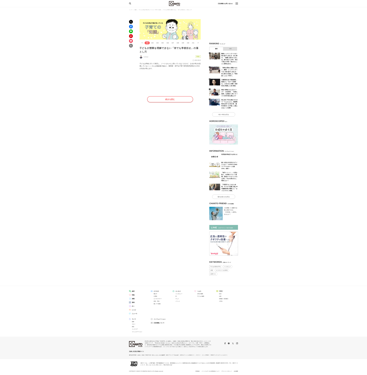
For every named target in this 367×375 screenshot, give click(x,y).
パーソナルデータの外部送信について (210, 371)
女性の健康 (200, 293)
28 (178, 43)
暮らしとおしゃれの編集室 (158, 355)
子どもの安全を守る (215, 266)
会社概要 (236, 371)
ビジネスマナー (158, 298)
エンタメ (178, 291)
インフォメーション (160, 319)
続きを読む (170, 99)
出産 (220, 296)
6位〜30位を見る (223, 114)
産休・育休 (156, 301)
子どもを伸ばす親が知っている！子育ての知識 (150, 9)
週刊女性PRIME (132, 355)
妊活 (220, 293)
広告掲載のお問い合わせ (225, 3)
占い (133, 306)
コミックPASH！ (206, 355)
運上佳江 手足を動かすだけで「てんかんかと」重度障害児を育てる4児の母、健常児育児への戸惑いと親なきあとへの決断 (229, 104)
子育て (198, 56)
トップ (130, 9)
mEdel (143, 355)
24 (157, 43)
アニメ (177, 298)
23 (152, 43)
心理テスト (213, 274)
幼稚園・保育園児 (223, 298)
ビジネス (156, 291)
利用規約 (197, 371)
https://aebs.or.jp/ (167, 365)
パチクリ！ (198, 355)
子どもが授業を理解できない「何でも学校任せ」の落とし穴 (177, 9)
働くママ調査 (157, 303)
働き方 (155, 293)
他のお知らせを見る (224, 197)
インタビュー (227, 266)
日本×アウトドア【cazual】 (172, 355)
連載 (135, 9)
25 (162, 43)
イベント (177, 301)
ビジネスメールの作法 (222, 270)
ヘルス (199, 291)
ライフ (134, 319)
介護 (211, 270)
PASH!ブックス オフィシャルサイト (219, 355)
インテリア (135, 329)
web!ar (139, 355)
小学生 (220, 301)
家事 (133, 321)
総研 (133, 291)
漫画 (133, 302)
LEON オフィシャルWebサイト (187, 355)
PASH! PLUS (148, 355)
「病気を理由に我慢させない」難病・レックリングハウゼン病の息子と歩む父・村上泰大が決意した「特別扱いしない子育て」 (229, 71)
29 (183, 43)
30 (188, 43)
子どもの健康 (200, 296)
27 (173, 43)
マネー (133, 324)
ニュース (134, 313)
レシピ (134, 310)
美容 (133, 326)
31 (193, 43)
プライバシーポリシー (226, 371)
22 (147, 43)
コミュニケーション (137, 331)
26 (167, 43)
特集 (133, 295)
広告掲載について (159, 323)
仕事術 (155, 296)
